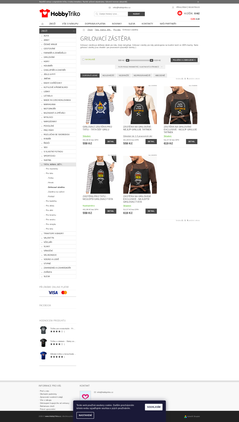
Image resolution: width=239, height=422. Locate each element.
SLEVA (131, 24)
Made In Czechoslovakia (57, 100)
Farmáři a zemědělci (55, 53)
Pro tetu (49, 229)
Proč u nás (44, 391)
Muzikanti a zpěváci (54, 113)
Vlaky (47, 246)
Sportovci (49, 156)
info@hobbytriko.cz (105, 392)
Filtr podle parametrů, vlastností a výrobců (138, 67)
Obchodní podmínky (48, 394)
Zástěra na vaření (56, 192)
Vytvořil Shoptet (193, 416)
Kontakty (147, 24)
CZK (193, 19)
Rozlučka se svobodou (57, 134)
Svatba (47, 160)
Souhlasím (153, 407)
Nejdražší (124, 75)
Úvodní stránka (42, 23)
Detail (110, 142)
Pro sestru (50, 219)
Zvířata (48, 272)
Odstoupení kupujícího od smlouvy (54, 403)
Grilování (49, 57)
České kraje (50, 44)
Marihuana (50, 104)
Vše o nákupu (70, 24)
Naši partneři (168, 24)
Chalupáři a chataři (55, 70)
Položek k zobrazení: (184, 60)
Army (46, 40)
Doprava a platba (95, 24)
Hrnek (51, 182)
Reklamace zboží (47, 406)
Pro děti (49, 210)
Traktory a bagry (54, 233)
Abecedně (160, 75)
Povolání (49, 126)
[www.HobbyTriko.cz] (59, 13)
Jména (47, 78)
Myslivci (48, 117)
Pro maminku (52, 169)
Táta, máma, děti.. (53, 164)
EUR (198, 19)
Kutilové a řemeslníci (56, 87)
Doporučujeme (90, 75)
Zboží (52, 24)
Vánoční (48, 251)
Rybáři (47, 139)
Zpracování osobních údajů (51, 397)
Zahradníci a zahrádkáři (57, 268)
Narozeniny (50, 121)
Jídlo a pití (49, 74)
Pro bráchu (51, 215)
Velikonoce (50, 255)
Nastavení (85, 415)
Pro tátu (49, 173)
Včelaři (48, 242)
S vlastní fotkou (53, 151)
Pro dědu (50, 206)
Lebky (47, 91)
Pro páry (49, 130)
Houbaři (48, 66)
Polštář (51, 196)
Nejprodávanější (142, 75)
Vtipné (47, 263)
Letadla (48, 96)
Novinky (117, 24)
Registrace (194, 7)
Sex (46, 147)
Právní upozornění (47, 409)
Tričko (51, 178)
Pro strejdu (51, 224)
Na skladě (90, 59)
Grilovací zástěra (56, 187)
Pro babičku (51, 201)
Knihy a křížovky (53, 83)
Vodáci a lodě (51, 259)
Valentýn (49, 238)
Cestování (49, 48)
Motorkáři (50, 109)
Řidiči (47, 143)
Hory (46, 61)
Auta (46, 36)
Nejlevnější (108, 75)
